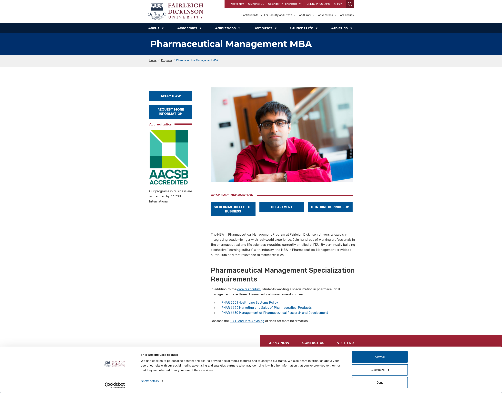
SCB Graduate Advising (247, 321)
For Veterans (325, 15)
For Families (346, 15)
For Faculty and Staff (278, 15)
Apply (338, 3)
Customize (378, 369)
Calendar (273, 3)
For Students (250, 15)
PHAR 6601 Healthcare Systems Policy (250, 302)
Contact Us (313, 343)
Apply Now (279, 343)
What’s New (237, 3)
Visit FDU (345, 343)
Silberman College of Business (233, 209)
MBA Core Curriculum (330, 207)
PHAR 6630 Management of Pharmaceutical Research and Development (275, 313)
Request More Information (170, 112)
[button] (350, 4)
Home (152, 60)
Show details (150, 381)
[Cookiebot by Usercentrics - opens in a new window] (115, 385)
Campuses (263, 28)
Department (282, 207)
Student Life (301, 28)
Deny (379, 382)
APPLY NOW (171, 96)
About (153, 28)
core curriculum (249, 289)
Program (166, 60)
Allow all (380, 357)
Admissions (225, 28)
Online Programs (318, 3)
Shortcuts (291, 3)
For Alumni (304, 15)
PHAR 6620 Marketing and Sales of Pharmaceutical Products (267, 307)
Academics (187, 28)
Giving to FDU (256, 3)
